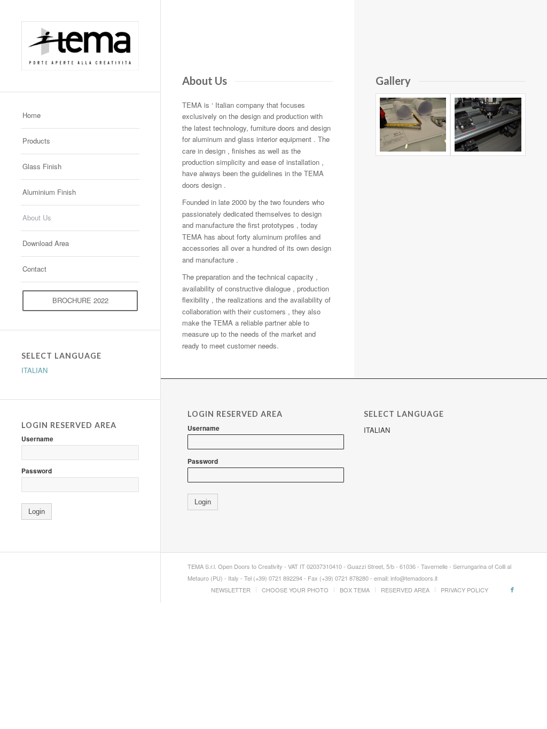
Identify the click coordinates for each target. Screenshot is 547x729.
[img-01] (413, 124)
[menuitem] (80, 116)
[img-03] (488, 124)
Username (37, 438)
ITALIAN (34, 370)
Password (36, 471)
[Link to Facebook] (512, 589)
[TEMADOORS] (80, 45)
